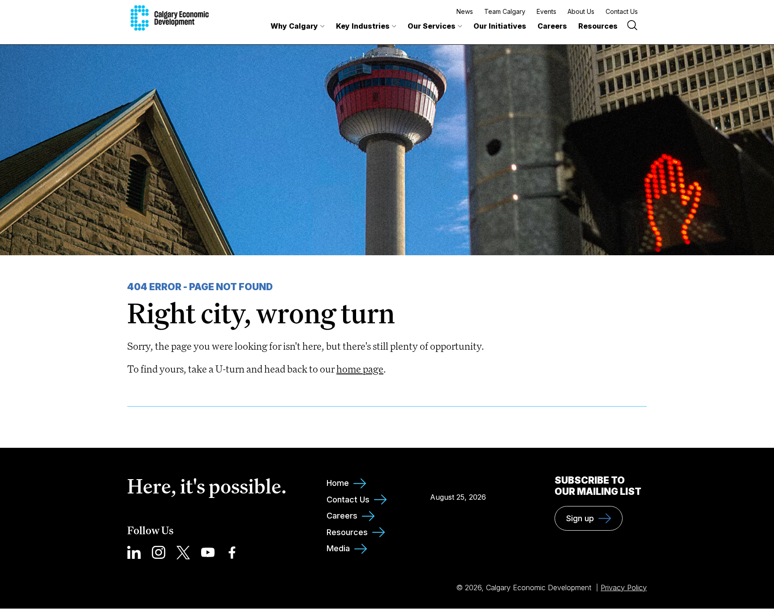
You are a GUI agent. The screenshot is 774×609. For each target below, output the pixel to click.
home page (359, 368)
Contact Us (622, 11)
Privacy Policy (624, 587)
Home (338, 483)
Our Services (432, 25)
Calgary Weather (458, 477)
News (464, 11)
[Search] (632, 26)
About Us (581, 11)
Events (546, 11)
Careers (552, 25)
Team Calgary (504, 11)
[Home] (169, 18)
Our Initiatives (499, 25)
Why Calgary (294, 25)
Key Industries (363, 25)
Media (338, 548)
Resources (598, 25)
